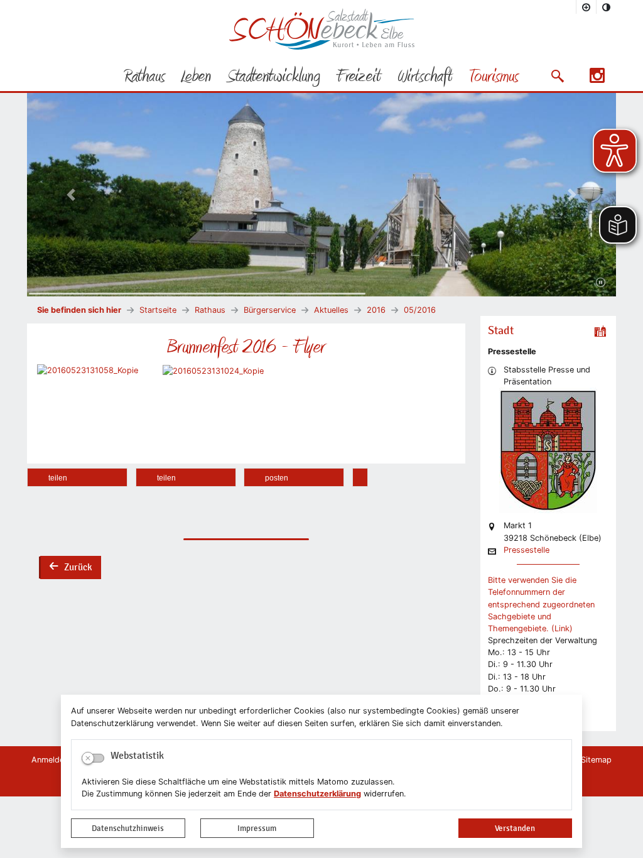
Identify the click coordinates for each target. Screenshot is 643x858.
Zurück (70, 568)
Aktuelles (331, 310)
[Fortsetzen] (600, 282)
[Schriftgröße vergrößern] (586, 7)
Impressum (256, 828)
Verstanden (515, 828)
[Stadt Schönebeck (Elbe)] (322, 47)
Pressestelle (526, 550)
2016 (376, 310)
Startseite (157, 310)
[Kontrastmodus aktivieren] (607, 7)
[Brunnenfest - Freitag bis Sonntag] (213, 370)
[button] (557, 76)
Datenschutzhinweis (128, 828)
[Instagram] (597, 79)
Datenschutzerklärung (317, 793)
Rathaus (210, 310)
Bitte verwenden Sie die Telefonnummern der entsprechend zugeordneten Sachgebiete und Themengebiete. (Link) (541, 604)
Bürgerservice (270, 310)
